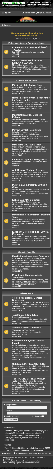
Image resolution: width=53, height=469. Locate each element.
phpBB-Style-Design (32, 463)
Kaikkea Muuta (26, 293)
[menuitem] (8, 13)
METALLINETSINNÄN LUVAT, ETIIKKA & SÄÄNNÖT (27, 61)
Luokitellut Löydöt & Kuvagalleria (29, 159)
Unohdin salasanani (12, 416)
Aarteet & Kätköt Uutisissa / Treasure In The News (26, 328)
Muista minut (37, 416)
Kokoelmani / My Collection (26, 200)
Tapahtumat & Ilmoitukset (25, 315)
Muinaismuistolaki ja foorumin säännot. (26, 43)
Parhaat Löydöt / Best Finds (26, 130)
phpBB (27, 457)
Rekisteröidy (35, 401)
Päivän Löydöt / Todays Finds (27, 85)
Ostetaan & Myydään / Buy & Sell (29, 364)
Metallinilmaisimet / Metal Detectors (30, 256)
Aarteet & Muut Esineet (26, 81)
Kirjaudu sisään (19, 401)
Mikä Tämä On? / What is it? (26, 145)
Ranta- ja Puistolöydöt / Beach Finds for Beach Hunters (31, 99)
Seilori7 (41, 451)
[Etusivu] (26, 17)
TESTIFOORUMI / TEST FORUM (28, 379)
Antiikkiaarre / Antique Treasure (28, 170)
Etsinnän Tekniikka (26, 252)
